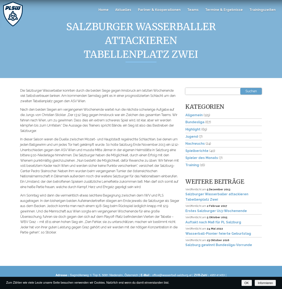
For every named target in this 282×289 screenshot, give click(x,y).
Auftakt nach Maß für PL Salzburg (213, 222)
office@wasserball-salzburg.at (172, 275)
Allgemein (194, 115)
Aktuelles (123, 10)
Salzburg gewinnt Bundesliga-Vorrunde (218, 245)
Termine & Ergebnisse (224, 10)
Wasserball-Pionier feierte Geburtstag (218, 234)
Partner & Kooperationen (159, 10)
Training (192, 165)
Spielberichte (197, 151)
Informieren (265, 283)
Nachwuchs (195, 144)
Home (103, 10)
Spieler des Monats (201, 158)
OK (246, 283)
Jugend (191, 137)
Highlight (192, 129)
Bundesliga (194, 122)
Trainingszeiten (262, 10)
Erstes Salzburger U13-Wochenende (216, 211)
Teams (193, 10)
